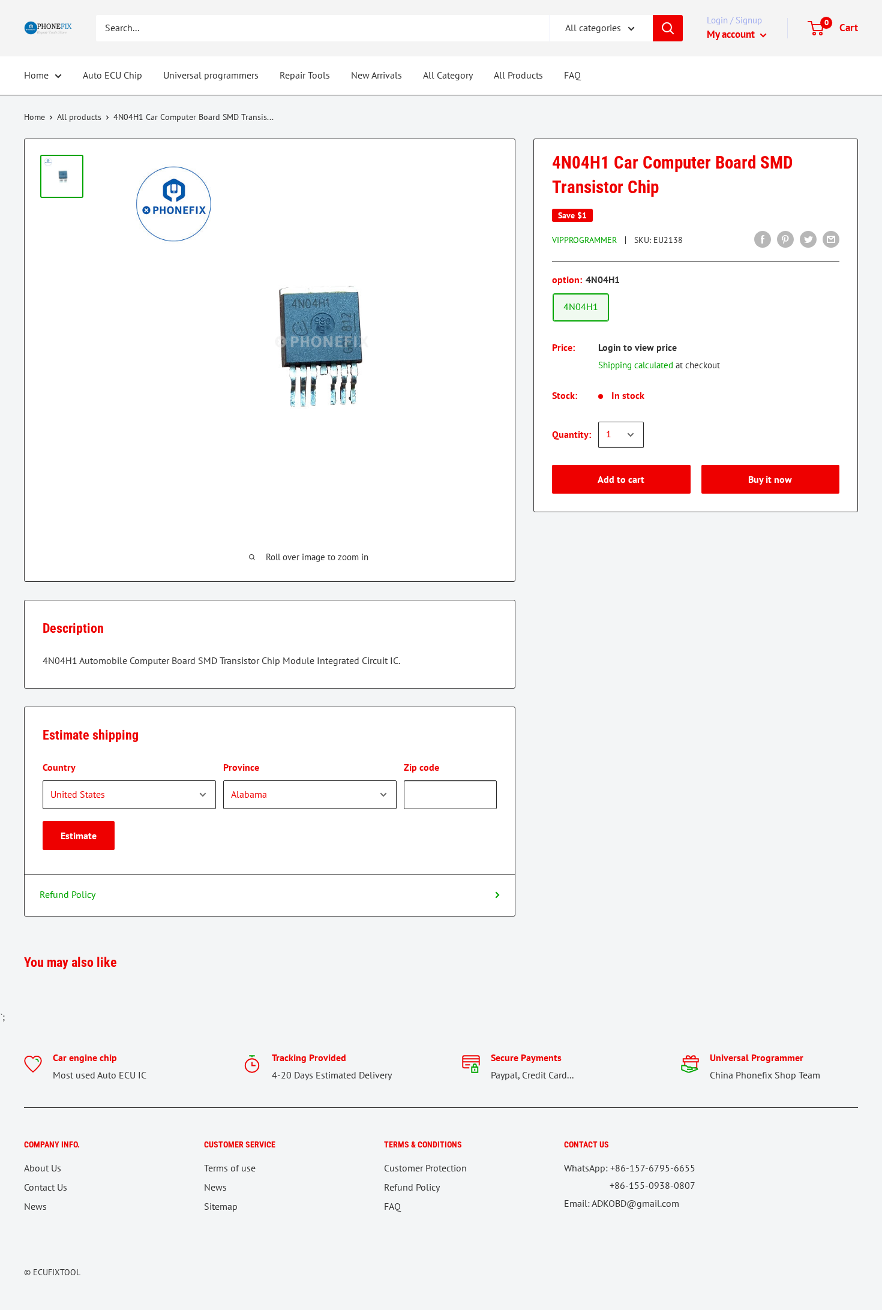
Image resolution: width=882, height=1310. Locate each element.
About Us (42, 1168)
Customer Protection (425, 1168)
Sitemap (221, 1206)
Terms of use (230, 1168)
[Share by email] (831, 239)
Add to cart (621, 479)
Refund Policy (67, 894)
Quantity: (571, 434)
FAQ (572, 75)
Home (36, 75)
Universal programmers (211, 75)
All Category (448, 75)
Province (241, 767)
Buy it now (770, 479)
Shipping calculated (635, 365)
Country (59, 767)
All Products (518, 75)
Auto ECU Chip (112, 75)
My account (732, 34)
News (35, 1206)
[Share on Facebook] (762, 239)
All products (79, 117)
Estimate (79, 836)
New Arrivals (376, 75)
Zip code (421, 767)
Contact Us (45, 1187)
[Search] (668, 28)
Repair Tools (305, 75)
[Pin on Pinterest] (785, 239)
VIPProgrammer (584, 240)
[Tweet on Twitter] (808, 239)
